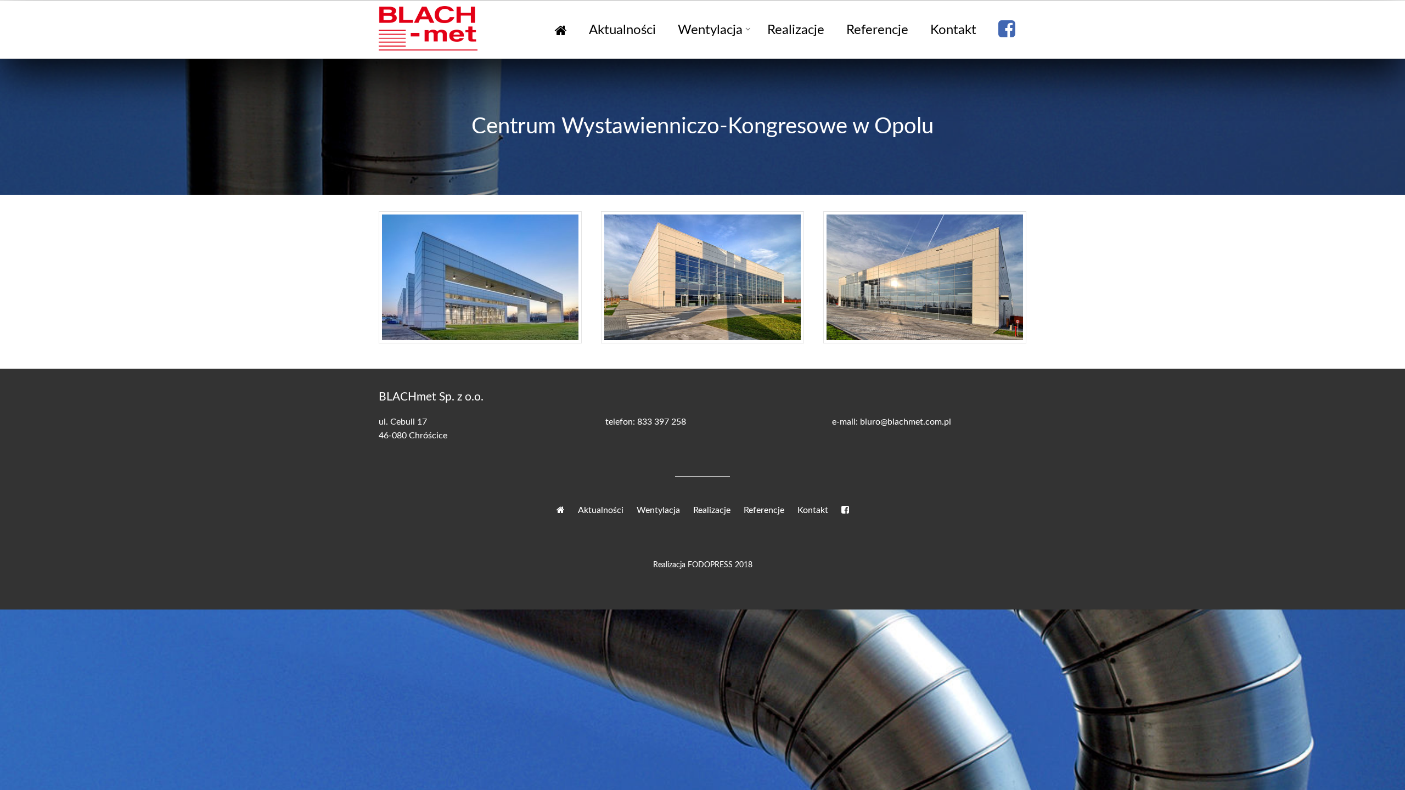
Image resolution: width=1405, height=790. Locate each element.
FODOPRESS (710, 565)
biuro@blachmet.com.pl (905, 421)
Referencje (877, 30)
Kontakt (953, 30)
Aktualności (622, 30)
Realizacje (795, 30)
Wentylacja (710, 30)
